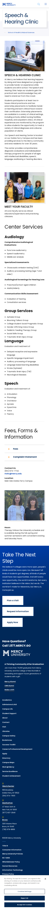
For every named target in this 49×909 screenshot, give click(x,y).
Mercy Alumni (10, 681)
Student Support (9, 713)
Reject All (24, 898)
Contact (5, 722)
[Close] (45, 878)
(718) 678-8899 (8, 829)
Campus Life (7, 709)
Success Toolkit (8, 744)
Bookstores (7, 740)
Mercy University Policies (12, 854)
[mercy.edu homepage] (9, 4)
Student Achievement (11, 776)
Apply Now (12, 622)
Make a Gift (9, 690)
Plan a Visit (13, 600)
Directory (6, 758)
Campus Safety (8, 736)
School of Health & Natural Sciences (21, 32)
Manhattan (7, 803)
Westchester (8, 786)
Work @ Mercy (8, 767)
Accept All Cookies (24, 905)
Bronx (5, 820)
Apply (4, 753)
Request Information (18, 611)
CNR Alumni (9, 686)
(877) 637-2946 (8, 812)
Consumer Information (11, 850)
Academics (7, 700)
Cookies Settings (24, 891)
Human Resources (9, 866)
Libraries (6, 731)
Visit (4, 727)
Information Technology (12, 870)
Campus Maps (8, 762)
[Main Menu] (45, 4)
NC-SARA (6, 858)
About (5, 718)
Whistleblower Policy (11, 862)
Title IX (5, 846)
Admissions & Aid (9, 704)
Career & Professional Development (17, 749)
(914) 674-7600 (8, 796)
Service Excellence (10, 771)
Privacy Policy (8, 874)
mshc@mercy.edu (13, 473)
